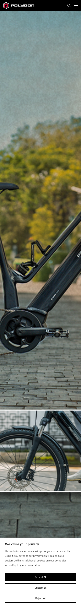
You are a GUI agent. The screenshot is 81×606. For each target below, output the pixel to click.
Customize (40, 587)
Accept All (40, 577)
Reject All (40, 598)
